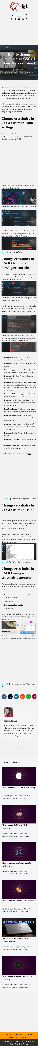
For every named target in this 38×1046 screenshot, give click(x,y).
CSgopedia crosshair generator (13, 605)
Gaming (16, 796)
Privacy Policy (14, 1037)
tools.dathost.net (9, 601)
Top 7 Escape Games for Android (19, 562)
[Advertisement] (19, 33)
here (29, 454)
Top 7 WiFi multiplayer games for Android (22, 498)
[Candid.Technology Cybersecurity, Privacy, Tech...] (19, 6)
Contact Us (17, 1034)
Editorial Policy (29, 1034)
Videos (26, 796)
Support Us (25, 1037)
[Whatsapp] (28, 696)
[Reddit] (22, 696)
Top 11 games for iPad (16, 252)
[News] (26, 19)
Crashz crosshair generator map (14, 595)
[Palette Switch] (13, 15)
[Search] (26, 15)
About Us (7, 1034)
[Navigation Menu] (19, 14)
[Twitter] (15, 19)
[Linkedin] (22, 19)
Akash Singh (8, 796)
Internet (21, 796)
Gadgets (17, 947)
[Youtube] (19, 19)
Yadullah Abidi (8, 947)
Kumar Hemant (18, 70)
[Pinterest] (34, 696)
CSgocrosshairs (8, 608)
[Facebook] (11, 19)
